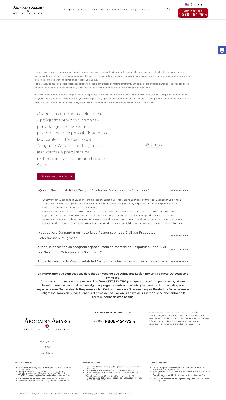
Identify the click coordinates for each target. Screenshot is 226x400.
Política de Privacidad (120, 393)
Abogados (69, 9)
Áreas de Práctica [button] (87, 9)
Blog (133, 9)
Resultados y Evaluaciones (114, 9)
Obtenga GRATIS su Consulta (56, 176)
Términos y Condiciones (94, 393)
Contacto (144, 9)
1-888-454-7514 (120, 321)
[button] (222, 50)
